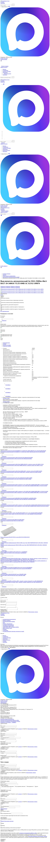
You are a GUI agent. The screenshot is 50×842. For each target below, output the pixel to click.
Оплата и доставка (7, 148)
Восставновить (4, 817)
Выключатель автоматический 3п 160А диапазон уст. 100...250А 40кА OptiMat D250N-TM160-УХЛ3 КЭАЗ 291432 (24, 506)
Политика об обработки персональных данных (10, 721)
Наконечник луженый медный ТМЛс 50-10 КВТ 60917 (11, 520)
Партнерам (5, 149)
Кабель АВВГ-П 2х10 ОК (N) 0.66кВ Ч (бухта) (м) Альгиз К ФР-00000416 (15, 568)
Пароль (2, 807)
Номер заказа (3, 784)
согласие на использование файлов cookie (28, 833)
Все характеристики (4, 311)
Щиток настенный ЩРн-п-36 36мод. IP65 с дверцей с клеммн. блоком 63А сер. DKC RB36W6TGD (21, 582)
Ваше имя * (2, 602)
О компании (5, 147)
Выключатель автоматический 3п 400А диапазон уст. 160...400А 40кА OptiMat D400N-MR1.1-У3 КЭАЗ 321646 (23, 492)
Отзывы (4, 343)
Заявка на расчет (3, 67)
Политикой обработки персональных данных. (37, 836)
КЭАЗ (1, 294)
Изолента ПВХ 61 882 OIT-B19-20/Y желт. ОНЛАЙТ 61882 (12, 575)
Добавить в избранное (15, 286)
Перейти (2, 821)
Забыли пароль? (3, 808)
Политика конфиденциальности (7, 719)
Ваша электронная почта (5, 813)
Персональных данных (33, 611)
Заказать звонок (3, 59)
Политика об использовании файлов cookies (9, 720)
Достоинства (3, 604)
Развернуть (3, 839)
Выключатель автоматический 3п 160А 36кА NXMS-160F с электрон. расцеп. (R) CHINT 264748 (20, 472)
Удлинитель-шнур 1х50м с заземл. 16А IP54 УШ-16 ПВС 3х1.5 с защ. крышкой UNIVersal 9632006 (20, 513)
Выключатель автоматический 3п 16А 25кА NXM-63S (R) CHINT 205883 (15, 478)
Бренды (4, 145)
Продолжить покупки (8, 821)
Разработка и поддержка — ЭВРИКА (8, 722)
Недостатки (2, 607)
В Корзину (4, 320)
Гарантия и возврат (7, 346)
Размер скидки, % (4, 767)
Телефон (2, 727)
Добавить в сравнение (15, 287)
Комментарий (3, 755)
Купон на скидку (6, 150)
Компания (2, 734)
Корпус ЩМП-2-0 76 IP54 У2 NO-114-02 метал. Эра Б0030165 (13, 552)
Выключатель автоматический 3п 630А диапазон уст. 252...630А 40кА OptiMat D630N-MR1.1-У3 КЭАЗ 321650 (23, 485)
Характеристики (6, 342)
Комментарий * (3, 609)
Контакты (5, 151)
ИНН (1, 736)
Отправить (3, 730)
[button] (4, 138)
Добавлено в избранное (5, 286)
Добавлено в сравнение (5, 287)
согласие (20, 728)
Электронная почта (4, 737)
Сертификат (7, 384)
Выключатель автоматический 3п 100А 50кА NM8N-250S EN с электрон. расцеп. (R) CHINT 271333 (21, 465)
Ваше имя (2, 726)
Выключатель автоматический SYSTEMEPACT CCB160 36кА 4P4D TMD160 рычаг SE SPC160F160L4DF (22, 451)
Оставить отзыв (6, 398)
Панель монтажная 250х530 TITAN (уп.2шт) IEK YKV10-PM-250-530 (14, 537)
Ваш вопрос (2, 741)
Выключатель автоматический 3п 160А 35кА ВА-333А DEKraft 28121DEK (16, 458)
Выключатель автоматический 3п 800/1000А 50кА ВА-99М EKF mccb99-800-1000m (17, 499)
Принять (2, 840)
